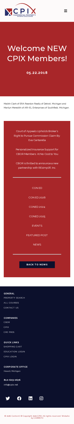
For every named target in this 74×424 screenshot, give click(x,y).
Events (37, 225)
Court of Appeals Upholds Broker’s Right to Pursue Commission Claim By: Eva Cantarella (37, 135)
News (37, 244)
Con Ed (37, 187)
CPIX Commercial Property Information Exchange (20, 10)
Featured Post (37, 235)
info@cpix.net (11, 384)
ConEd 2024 (37, 206)
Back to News (37, 264)
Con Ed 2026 (37, 197)
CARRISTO (38, 418)
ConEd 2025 (37, 216)
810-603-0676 (12, 380)
